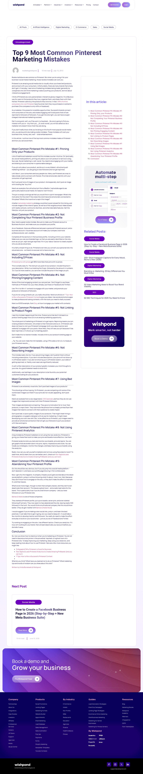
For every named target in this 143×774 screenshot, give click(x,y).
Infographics (126, 720)
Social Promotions (41, 704)
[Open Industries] (61, 5)
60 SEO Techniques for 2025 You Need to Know (104, 298)
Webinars (125, 716)
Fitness (65, 734)
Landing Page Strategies (96, 711)
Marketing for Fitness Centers (98, 727)
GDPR (124, 723)
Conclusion (94, 159)
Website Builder (40, 714)
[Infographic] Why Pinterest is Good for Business (33, 549)
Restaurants (67, 717)
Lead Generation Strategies (97, 704)
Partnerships (12, 704)
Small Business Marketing (97, 717)
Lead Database (40, 724)
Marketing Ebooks (127, 707)
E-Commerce (67, 704)
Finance (65, 727)
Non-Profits (66, 711)
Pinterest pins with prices (21, 262)
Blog (123, 704)
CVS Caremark (48, 399)
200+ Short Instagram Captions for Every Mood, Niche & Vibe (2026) (104, 258)
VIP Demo (11, 733)
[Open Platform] (51, 5)
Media (10, 743)
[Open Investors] (72, 5)
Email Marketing (40, 721)
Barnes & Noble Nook (43, 508)
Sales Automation (41, 731)
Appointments (40, 717)
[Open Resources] (83, 5)
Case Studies (12, 714)
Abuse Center (12, 747)
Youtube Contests (41, 751)
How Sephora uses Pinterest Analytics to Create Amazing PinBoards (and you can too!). (40, 455)
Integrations (12, 711)
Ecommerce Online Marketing (98, 714)
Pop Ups (38, 734)
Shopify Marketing (41, 744)
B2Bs (64, 714)
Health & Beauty (68, 731)
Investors (11, 717)
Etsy (35, 303)
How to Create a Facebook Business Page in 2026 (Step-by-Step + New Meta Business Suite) (105, 245)
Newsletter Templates (42, 748)
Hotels (65, 707)
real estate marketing (25, 203)
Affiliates (11, 721)
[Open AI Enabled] (41, 5)
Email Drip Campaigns (95, 707)
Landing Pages (40, 707)
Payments (38, 737)
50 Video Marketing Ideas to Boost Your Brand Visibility (104, 285)
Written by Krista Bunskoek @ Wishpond (26, 567)
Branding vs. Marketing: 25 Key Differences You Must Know (104, 272)
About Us (11, 707)
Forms (37, 741)
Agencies (11, 740)
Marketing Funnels (41, 711)
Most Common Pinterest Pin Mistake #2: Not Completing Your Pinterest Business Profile (106, 118)
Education (66, 721)
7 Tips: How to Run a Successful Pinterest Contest (34, 556)
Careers (11, 730)
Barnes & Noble (17, 497)
